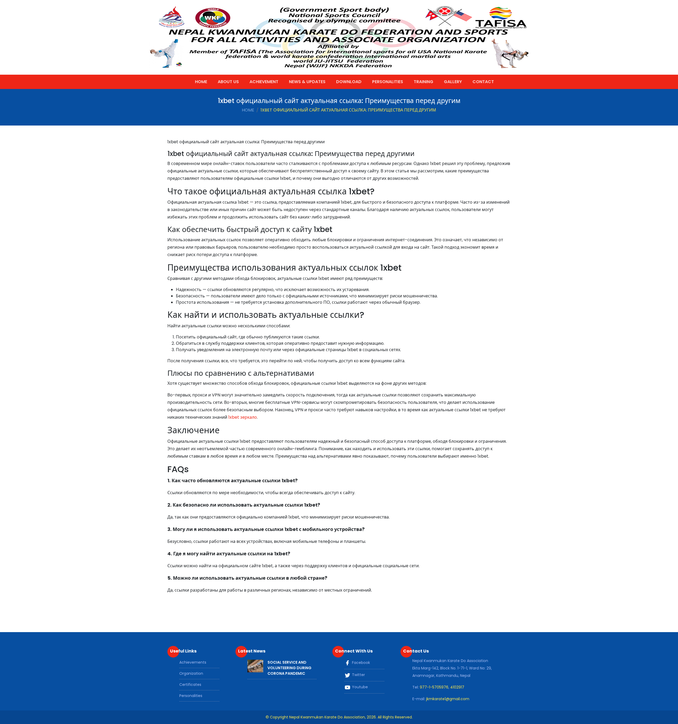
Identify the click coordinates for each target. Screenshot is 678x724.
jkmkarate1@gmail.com (447, 698)
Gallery (453, 82)
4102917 (457, 687)
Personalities (387, 82)
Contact (483, 82)
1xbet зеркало (242, 417)
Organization (191, 673)
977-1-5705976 (434, 687)
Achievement (263, 82)
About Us (228, 82)
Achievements (192, 662)
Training (423, 82)
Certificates (190, 684)
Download (349, 82)
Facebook (360, 662)
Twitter (358, 674)
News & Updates (307, 82)
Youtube (359, 687)
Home (201, 82)
